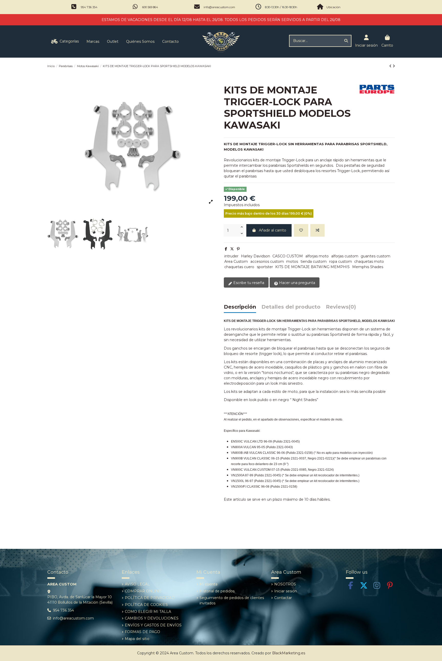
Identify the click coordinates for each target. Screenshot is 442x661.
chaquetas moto (369, 261)
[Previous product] (391, 66)
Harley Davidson (255, 256)
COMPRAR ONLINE (143, 591)
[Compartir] (226, 249)
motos (292, 261)
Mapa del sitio (137, 638)
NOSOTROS (285, 584)
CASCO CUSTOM (287, 256)
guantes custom (375, 256)
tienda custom (314, 261)
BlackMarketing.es (288, 653)
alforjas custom (344, 256)
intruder (231, 256)
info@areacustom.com (219, 7)
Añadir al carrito (272, 230)
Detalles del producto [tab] (291, 307)
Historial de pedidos (217, 591)
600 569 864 (150, 7)
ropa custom (340, 261)
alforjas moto (317, 256)
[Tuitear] (232, 249)
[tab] (341, 308)
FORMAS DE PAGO (142, 631)
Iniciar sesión (285, 591)
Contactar (283, 597)
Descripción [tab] (240, 307)
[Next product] (394, 66)
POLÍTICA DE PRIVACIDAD (150, 597)
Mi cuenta (208, 584)
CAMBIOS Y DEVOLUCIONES (152, 618)
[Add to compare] (317, 230)
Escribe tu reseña (248, 282)
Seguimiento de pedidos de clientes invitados (232, 600)
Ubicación (333, 7)
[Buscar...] (346, 41)
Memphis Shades (367, 267)
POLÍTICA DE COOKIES (146, 604)
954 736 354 (89, 7)
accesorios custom (267, 261)
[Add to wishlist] (301, 230)
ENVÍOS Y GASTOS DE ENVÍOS (153, 625)
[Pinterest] (238, 249)
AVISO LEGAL (137, 584)
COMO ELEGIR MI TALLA (148, 611)
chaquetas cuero (239, 267)
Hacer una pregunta (296, 282)
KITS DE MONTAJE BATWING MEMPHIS (312, 267)
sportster (265, 267)
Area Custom (236, 261)
